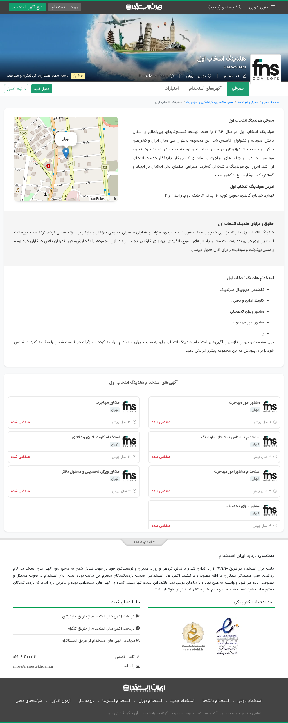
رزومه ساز (86, 701)
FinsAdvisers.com (154, 76)
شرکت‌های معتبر (29, 701)
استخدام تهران (150, 701)
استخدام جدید (182, 701)
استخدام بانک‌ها (216, 701)
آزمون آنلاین (60, 701)
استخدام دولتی (249, 701)
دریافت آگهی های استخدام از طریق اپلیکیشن (99, 616)
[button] (65, 153)
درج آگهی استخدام (27, 7)
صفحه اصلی (270, 102)
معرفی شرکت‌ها (247, 102)
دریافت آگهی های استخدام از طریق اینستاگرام (99, 641)
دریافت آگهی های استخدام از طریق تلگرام (102, 628)
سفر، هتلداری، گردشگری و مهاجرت (33, 76)
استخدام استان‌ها (116, 701)
